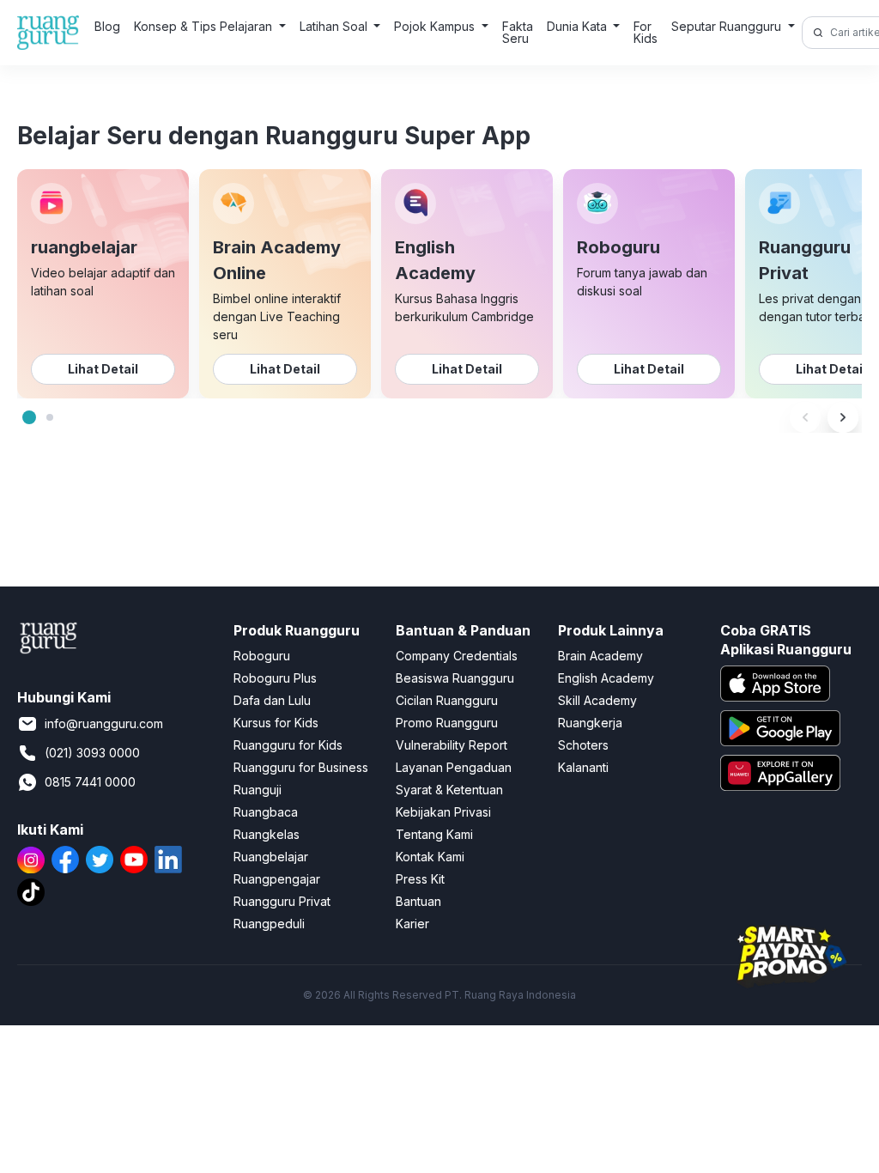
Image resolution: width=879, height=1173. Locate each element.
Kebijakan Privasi (443, 812)
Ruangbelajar (270, 856)
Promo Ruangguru (447, 722)
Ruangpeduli (269, 923)
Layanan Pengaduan (454, 767)
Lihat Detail (103, 369)
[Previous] (805, 417)
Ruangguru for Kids (288, 745)
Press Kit (420, 879)
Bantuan (418, 901)
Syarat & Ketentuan (449, 789)
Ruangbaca (265, 812)
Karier (412, 923)
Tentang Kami (434, 834)
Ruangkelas (266, 834)
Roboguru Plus (275, 678)
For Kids (645, 32)
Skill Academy (597, 700)
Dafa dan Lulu (272, 700)
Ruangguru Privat (281, 901)
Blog (107, 26)
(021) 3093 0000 (92, 752)
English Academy (606, 678)
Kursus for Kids (275, 722)
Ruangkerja (590, 722)
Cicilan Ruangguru (447, 700)
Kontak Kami (430, 856)
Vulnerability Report (451, 745)
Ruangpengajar (276, 879)
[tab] (29, 417)
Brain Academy (600, 655)
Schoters (583, 745)
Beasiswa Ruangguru (455, 678)
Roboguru (261, 655)
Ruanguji (257, 789)
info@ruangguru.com (104, 723)
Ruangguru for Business (300, 767)
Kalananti (583, 767)
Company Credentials (457, 655)
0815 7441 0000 (90, 782)
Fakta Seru (517, 32)
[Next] (842, 417)
